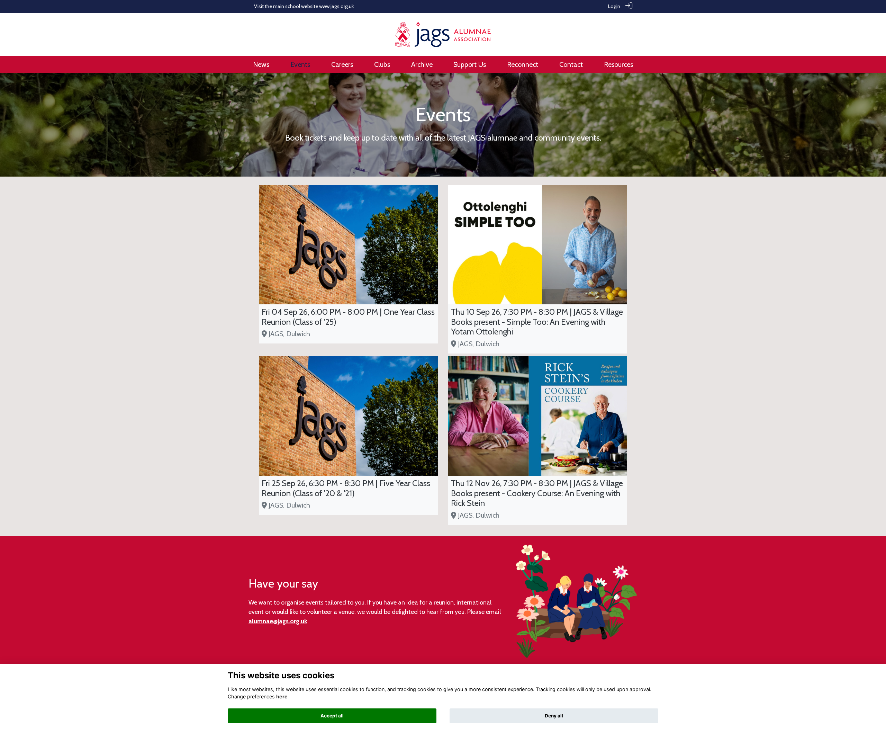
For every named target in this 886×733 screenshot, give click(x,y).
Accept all (332, 715)
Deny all (554, 715)
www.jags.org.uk (336, 6)
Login (614, 6)
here (282, 696)
